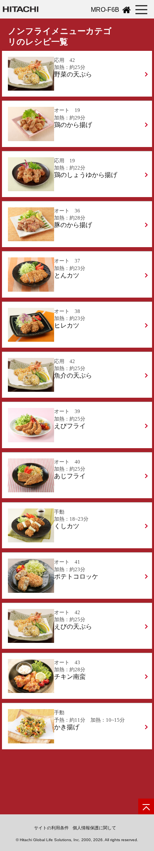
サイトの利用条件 (51, 827)
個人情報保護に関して (94, 827)
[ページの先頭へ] (146, 806)
